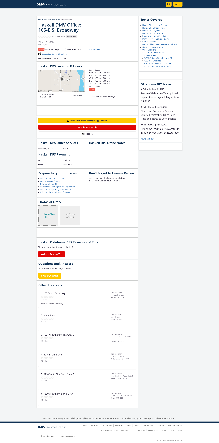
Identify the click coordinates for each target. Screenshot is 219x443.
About (128, 425)
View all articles (147, 139)
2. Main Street (150, 55)
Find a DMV (94, 425)
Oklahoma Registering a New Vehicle (55, 189)
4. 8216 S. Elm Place (152, 61)
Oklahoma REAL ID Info (50, 184)
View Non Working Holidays (103, 96)
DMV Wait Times (126, 430)
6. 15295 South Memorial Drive (157, 66)
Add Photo (88, 134)
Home (85, 425)
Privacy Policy (148, 425)
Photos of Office (149, 41)
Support (137, 425)
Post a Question (50, 275)
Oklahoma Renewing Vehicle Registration (57, 186)
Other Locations (149, 50)
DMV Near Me (107, 425)
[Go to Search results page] (169, 4)
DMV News (119, 425)
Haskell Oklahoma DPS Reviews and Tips (159, 44)
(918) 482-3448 (94, 49)
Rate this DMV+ (72, 37)
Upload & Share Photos (48, 215)
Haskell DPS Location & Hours (155, 25)
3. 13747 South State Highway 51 (158, 58)
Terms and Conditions (175, 425)
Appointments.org (51, 4)
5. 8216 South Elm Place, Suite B (157, 63)
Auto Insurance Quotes (50, 181)
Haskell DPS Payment (151, 30)
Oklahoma (55, 19)
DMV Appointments (44, 19)
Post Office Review (176, 430)
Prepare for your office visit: (154, 36)
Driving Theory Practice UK (157, 430)
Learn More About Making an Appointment (88, 120)
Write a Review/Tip (89, 127)
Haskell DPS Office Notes (153, 33)
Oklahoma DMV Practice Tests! (53, 178)
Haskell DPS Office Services (154, 28)
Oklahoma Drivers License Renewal (55, 192)
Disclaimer (160, 425)
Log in (178, 4)
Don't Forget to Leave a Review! (155, 39)
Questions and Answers (152, 47)
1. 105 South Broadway (154, 52)
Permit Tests (140, 430)
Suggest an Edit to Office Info (54, 54)
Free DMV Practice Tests (109, 430)
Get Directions (77, 96)
